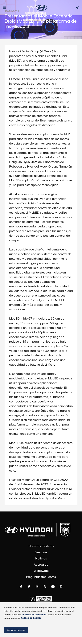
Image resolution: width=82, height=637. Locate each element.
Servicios (41, 552)
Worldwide (41, 571)
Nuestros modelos (41, 546)
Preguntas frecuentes (41, 577)
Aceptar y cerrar (16, 630)
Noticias (41, 558)
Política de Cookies (31, 618)
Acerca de (41, 564)
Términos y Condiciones (34, 615)
